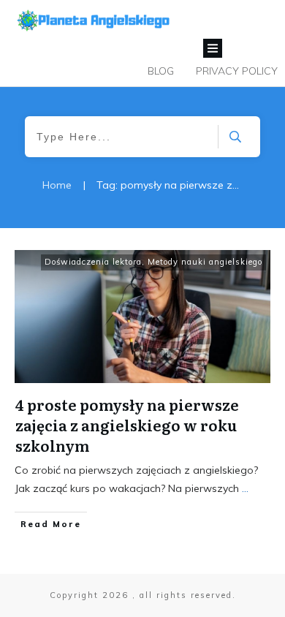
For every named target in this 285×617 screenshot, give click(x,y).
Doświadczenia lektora (93, 262)
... (245, 488)
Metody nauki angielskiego (205, 262)
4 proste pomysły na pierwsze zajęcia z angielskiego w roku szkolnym (127, 424)
